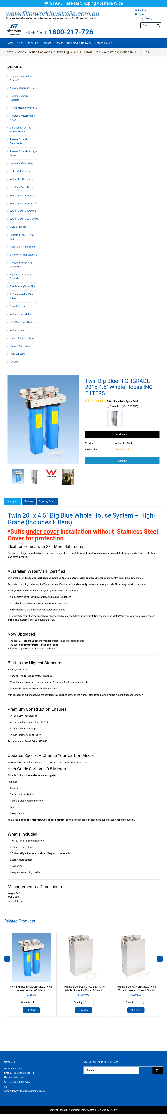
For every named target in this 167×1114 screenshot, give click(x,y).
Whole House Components (23, 203)
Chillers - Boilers (18, 227)
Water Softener (18, 330)
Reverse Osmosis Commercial (19, 141)
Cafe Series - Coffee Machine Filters (20, 129)
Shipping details (47, 501)
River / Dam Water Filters (22, 246)
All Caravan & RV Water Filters (22, 296)
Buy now (122, 460)
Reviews (28, 501)
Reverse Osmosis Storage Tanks (23, 153)
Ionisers (14, 362)
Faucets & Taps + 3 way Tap (22, 237)
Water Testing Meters (21, 314)
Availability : (91, 449)
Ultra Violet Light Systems (23, 322)
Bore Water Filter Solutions (23, 254)
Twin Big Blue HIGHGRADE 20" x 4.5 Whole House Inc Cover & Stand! (135, 988)
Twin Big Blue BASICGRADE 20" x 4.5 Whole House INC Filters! (31, 988)
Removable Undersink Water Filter (21, 264)
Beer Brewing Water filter (23, 286)
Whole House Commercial (23, 211)
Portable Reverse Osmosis (23, 107)
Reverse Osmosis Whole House (22, 117)
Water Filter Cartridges (21, 179)
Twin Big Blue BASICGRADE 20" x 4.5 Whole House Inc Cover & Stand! (83, 988)
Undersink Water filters (21, 163)
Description (12, 501)
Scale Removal (17, 306)
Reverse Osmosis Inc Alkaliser (20, 78)
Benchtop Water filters (21, 187)
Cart (148, 18)
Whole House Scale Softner (24, 219)
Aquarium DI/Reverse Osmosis (21, 276)
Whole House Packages (35, 52)
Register (142, 10)
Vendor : (89, 443)
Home (8, 52)
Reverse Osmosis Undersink (19, 98)
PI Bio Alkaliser (17, 354)
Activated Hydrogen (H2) (22, 88)
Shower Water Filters (20, 346)
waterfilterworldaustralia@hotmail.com (24, 1091)
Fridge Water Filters (20, 171)
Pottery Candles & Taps (22, 338)
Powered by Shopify (107, 1110)
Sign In (141, 14)
